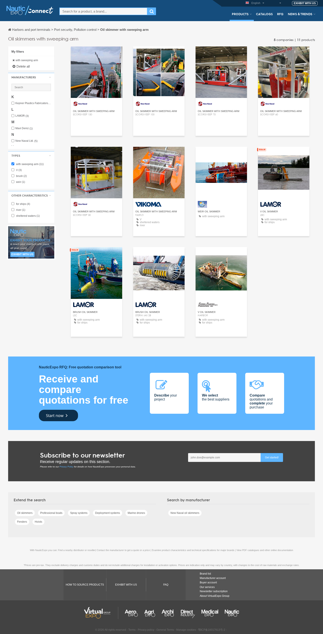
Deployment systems (107, 513)
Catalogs (264, 14)
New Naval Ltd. (26, 141)
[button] (31, 77)
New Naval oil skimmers (185, 513)
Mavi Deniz (24, 128)
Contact (159, 154)
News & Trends (300, 14)
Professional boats (51, 513)
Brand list (205, 573)
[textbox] (103, 11)
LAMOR (22, 116)
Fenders (22, 521)
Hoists (38, 521)
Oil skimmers (25, 513)
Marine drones (136, 513)
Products (240, 14)
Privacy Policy (66, 466)
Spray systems (78, 513)
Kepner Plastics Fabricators (33, 103)
